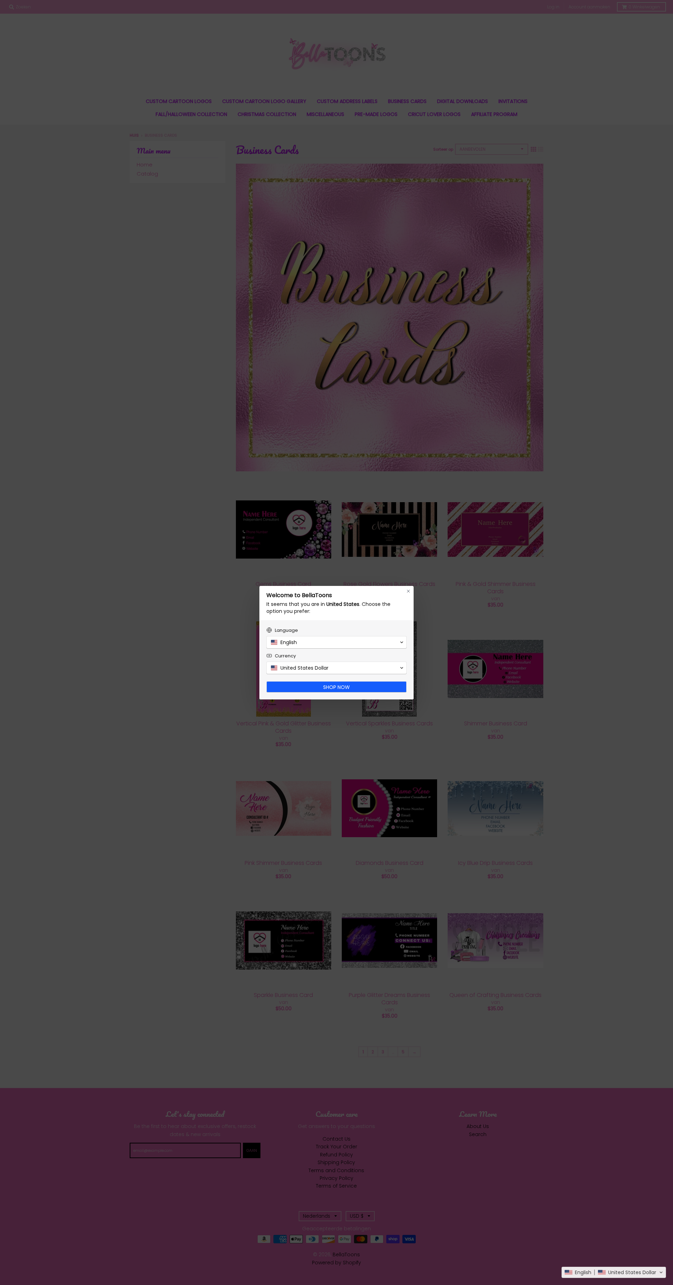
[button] (614, 1272)
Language (286, 630)
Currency (285, 656)
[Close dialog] (408, 591)
